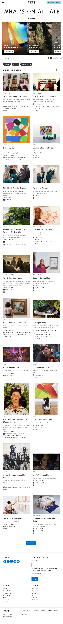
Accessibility (35, 610)
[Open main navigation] (15, 3)
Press (23, 610)
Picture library (7, 597)
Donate (34, 595)
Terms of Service (45, 570)
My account (35, 600)
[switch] (50, 58)
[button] (44, 3)
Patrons (34, 593)
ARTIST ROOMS (7, 600)
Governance (6, 595)
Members (34, 591)
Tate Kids (5, 602)
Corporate (34, 597)
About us (5, 589)
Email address (35, 561)
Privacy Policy (35, 570)
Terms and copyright (9, 593)
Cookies (50, 610)
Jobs (28, 610)
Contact (56, 610)
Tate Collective (35, 589)
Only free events (57, 58)
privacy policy (37, 573)
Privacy (43, 610)
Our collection (7, 591)
